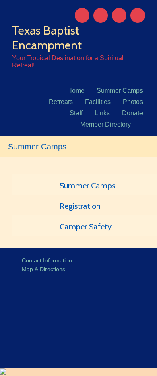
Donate (132, 113)
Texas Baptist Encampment (47, 38)
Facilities (98, 101)
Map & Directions (42, 269)
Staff (76, 113)
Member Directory (105, 124)
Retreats (61, 101)
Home (76, 90)
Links (102, 113)
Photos (133, 101)
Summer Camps (120, 90)
